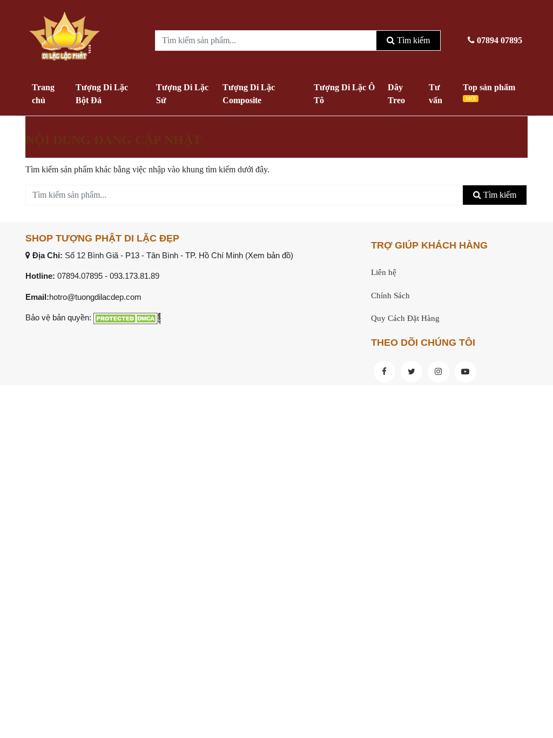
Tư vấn (435, 94)
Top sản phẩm (489, 92)
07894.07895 (80, 275)
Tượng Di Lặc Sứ (182, 94)
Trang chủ (43, 94)
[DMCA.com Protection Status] (127, 317)
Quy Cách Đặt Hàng (405, 318)
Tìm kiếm (412, 40)
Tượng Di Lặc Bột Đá (102, 94)
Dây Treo (396, 94)
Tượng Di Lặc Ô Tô (344, 94)
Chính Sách (390, 295)
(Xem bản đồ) (269, 255)
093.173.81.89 (134, 275)
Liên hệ (383, 272)
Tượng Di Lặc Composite (248, 94)
